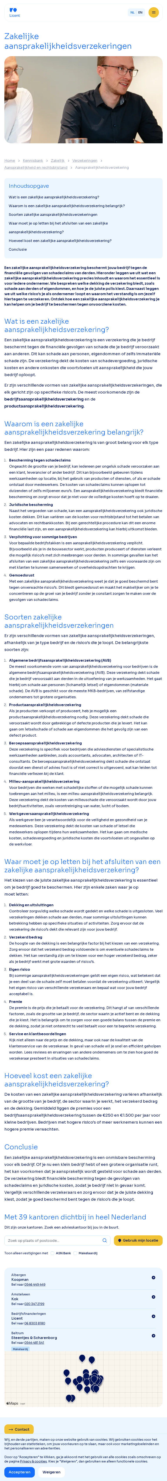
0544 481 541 (34, 1343)
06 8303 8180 (34, 1323)
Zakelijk (58, 160)
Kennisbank (33, 160)
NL (132, 12)
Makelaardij (88, 1253)
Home (9, 160)
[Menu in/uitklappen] (154, 12)
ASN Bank (63, 1253)
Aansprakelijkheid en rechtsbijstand (35, 167)
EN (140, 12)
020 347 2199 (34, 1304)
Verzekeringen (84, 160)
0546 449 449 (34, 1285)
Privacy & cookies (33, 1461)
